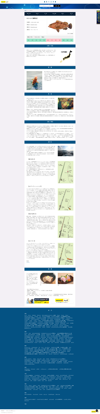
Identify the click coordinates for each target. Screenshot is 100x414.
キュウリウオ (56, 338)
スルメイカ (50, 353)
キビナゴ (43, 338)
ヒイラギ (42, 377)
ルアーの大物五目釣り (58, 399)
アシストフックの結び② (55, 316)
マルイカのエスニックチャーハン (29, 388)
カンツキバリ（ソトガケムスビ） (52, 337)
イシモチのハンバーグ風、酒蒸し (60, 320)
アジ (40, 316)
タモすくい (34, 361)
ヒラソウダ (69, 377)
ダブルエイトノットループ (46, 360)
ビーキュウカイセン (67, 376)
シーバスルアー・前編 (45, 348)
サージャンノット (27, 347)
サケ (39, 347)
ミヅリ (47, 388)
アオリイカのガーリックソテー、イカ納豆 (49, 315)
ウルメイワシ (56, 324)
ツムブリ (25, 362)
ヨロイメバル (58, 394)
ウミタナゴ (40, 324)
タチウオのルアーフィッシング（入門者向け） (58, 358)
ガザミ (25, 334)
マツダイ (57, 386)
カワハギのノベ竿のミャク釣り (56, 335)
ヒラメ (30, 379)
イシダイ (30, 320)
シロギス (68, 351)
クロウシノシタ (52, 339)
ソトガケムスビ (71, 353)
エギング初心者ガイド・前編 (29, 325)
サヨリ (70, 347)
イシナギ (35, 320)
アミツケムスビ (43, 319)
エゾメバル (61, 325)
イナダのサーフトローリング (49, 321)
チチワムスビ (53, 361)
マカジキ (30, 385)
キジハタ (35, 338)
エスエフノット (48, 325)
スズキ (33, 352)
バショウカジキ (37, 375)
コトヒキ (35, 342)
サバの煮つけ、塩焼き (64, 347)
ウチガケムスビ (62, 323)
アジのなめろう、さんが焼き (41, 317)
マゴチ (39, 385)
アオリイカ (39, 315)
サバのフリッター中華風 (55, 347)
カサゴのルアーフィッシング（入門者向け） (48, 333)
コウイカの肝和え (68, 341)
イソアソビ (30, 321)
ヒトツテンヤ (47, 377)
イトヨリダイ (40, 321)
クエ (33, 339)
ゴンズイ (72, 342)
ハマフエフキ (26, 376)
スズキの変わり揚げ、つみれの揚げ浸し (57, 352)
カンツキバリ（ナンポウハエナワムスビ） (66, 337)
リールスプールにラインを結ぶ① (29, 399)
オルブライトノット (27, 328)
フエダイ (56, 379)
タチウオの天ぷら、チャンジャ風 (29, 360)
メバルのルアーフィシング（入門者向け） (53, 389)
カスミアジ (43, 334)
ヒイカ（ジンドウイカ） (36, 377)
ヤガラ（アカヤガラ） (28, 394)
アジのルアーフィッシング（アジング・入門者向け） (56, 317)
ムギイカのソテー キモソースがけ (54, 388)
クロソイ (62, 339)
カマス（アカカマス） (68, 334)
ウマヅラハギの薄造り (33, 324)
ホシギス (39, 380)
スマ (46, 353)
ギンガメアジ (61, 338)
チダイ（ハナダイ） (47, 361)
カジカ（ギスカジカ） (31, 334)
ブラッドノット (65, 379)
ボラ (46, 380)
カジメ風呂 (38, 334)
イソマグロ (35, 321)
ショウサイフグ (57, 351)
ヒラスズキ (64, 377)
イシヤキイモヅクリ (70, 320)
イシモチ (39, 320)
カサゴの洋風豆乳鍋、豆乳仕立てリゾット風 (64, 333)
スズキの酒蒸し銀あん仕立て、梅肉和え (31, 353)
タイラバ (28, 262)
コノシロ (40, 342)
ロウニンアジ (26, 400)
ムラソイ (65, 388)
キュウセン (50, 338)
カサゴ (30, 333)
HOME (25, 10)
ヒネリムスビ (53, 377)
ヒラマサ (25, 379)
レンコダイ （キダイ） (67, 399)
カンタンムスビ (43, 337)
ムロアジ (69, 388)
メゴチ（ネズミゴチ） (28, 389)
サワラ (35, 348)
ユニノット (45, 394)
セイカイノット (56, 353)
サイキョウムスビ (34, 347)
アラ (48, 319)
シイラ (59, 348)
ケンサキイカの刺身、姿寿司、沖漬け (41, 341)
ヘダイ (31, 380)
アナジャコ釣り (27, 319)
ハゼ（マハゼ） (43, 375)
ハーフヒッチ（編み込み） (28, 375)
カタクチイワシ (48, 334)
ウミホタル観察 (46, 324)
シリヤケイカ (63, 351)
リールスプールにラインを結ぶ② (42, 399)
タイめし (34, 358)
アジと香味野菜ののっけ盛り (65, 316)
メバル (44, 389)
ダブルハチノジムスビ (63, 360)
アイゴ (25, 315)
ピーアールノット (60, 376)
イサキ (63, 319)
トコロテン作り (65, 362)
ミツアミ (43, 388)
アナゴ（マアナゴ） (69, 317)
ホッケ (43, 380)
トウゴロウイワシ (59, 362)
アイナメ (29, 315)
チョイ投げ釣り (59, 361)
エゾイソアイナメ (55, 325)
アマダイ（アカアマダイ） (35, 319)
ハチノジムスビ (71, 375)
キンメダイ (70, 338)
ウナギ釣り (72, 323)
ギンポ (66, 338)
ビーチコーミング (27, 377)
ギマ (47, 338)
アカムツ (66, 315)
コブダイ (48, 342)
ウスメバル (57, 323)
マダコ (50, 386)
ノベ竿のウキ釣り (27, 370)
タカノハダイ (39, 358)
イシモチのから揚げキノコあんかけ (48, 320)
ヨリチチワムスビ (51, 394)
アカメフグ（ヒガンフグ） (28, 316)
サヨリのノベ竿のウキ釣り (28, 348)
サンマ (39, 348)
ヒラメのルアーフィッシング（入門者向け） (39, 379)
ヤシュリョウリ (35, 394)
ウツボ (67, 323)
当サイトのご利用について (11, 410)
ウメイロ (51, 324)
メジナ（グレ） (35, 389)
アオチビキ (34, 315)
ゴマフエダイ (57, 342)
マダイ (58, 385)
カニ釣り (62, 334)
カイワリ (25, 333)
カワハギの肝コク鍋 (65, 335)
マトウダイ (66, 386)
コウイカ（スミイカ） (60, 341)
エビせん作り (66, 325)
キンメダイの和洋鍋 (27, 339)
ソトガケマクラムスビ (63, 353)
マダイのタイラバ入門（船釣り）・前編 (67, 385)
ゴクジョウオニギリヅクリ (28, 342)
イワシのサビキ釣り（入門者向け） (30, 323)
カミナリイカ (37, 335)
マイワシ (25, 385)
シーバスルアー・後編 (53, 348)
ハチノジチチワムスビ (63, 375)
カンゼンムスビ (37, 337)
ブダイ (60, 379)
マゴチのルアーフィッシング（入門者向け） (48, 385)
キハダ (39, 338)
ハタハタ (57, 375)
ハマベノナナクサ (33, 376)
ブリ (69, 379)
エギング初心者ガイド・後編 (40, 325)
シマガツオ (26, 351)
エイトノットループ (63, 324)
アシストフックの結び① (46, 316)
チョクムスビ (70, 361)
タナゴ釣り (38, 360)
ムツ (62, 388)
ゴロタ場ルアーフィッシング (65, 342)
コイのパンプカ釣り (52, 341)
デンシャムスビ (43, 362)
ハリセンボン (39, 376)
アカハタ (62, 315)
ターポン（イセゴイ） (28, 358)
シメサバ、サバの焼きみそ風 (34, 351)
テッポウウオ (31, 362)
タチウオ (47, 358)
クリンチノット (37, 339)
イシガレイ (26, 320)
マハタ (71, 386)
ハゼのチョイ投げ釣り (50, 375)
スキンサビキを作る (27, 352)
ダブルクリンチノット (55, 360)
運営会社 (2, 410)
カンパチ (25, 338)
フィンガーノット (51, 379)
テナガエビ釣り (36, 362)
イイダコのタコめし (57, 319)
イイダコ (51, 319)
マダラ (53, 386)
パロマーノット (45, 376)
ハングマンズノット (52, 376)
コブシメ (44, 342)
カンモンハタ (31, 338)
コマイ (52, 342)
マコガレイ (34, 385)
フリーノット (26, 380)
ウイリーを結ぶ (51, 323)
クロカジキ (58, 339)
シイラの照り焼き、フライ (66, 348)
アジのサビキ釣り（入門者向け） (29, 317)
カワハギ (47, 335)
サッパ (42, 347)
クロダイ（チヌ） (68, 339)
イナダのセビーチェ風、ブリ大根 (60, 321)
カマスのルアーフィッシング (29, 335)
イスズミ (25, 321)
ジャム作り (42, 351)
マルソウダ (38, 388)
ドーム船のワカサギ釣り (51, 362)
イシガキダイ (67, 319)
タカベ (44, 358)
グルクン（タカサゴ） (45, 339)
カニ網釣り (58, 334)
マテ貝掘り (62, 386)
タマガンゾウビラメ (27, 361)
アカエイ (58, 315)
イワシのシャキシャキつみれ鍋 (42, 323)
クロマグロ (26, 341)
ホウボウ (35, 380)
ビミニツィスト (58, 377)
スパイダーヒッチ (42, 353)
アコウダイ (36, 316)
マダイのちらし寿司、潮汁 (43, 386)
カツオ (54, 334)
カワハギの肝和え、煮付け (28, 337)
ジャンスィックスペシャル (49, 351)
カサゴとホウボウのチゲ (36, 333)
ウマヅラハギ (26, 324)
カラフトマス (43, 335)
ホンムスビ (50, 380)
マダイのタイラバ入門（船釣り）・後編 (31, 386)
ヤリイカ (40, 394)
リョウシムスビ (51, 399)
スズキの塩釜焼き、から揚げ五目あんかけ (43, 352)
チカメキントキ (39, 361)
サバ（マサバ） (47, 347)
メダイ (40, 389)
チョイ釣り (65, 361)
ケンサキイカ (31, 341)
